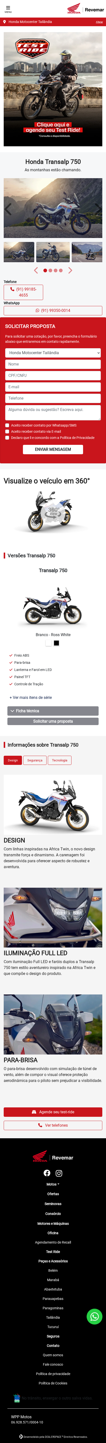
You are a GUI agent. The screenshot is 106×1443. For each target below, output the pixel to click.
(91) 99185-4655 (26, 292)
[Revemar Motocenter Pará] (85, 8)
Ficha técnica (27, 711)
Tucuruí (53, 1327)
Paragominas (53, 1308)
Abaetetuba (53, 1289)
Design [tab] (13, 760)
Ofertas (53, 1194)
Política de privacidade (53, 1374)
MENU (8, 12)
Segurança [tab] (34, 760)
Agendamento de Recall (53, 1242)
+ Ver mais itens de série (31, 697)
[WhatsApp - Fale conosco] (94, 1317)
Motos (51, 1184)
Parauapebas (53, 1299)
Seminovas (53, 1204)
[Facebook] (47, 1174)
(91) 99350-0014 (55, 310)
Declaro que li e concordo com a (52, 438)
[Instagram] (59, 1174)
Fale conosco (53, 1364)
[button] (8, 209)
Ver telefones (56, 1125)
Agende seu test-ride (56, 1112)
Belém (53, 1270)
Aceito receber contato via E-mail (36, 431)
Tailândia (53, 1317)
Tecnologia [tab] (59, 760)
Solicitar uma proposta (53, 721)
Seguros (53, 1336)
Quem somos (53, 1355)
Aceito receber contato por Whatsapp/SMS (43, 425)
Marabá (53, 1280)
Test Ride (53, 1252)
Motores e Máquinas (53, 1224)
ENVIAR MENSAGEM (53, 449)
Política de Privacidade (77, 438)
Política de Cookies (53, 1383)
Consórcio (53, 1214)
